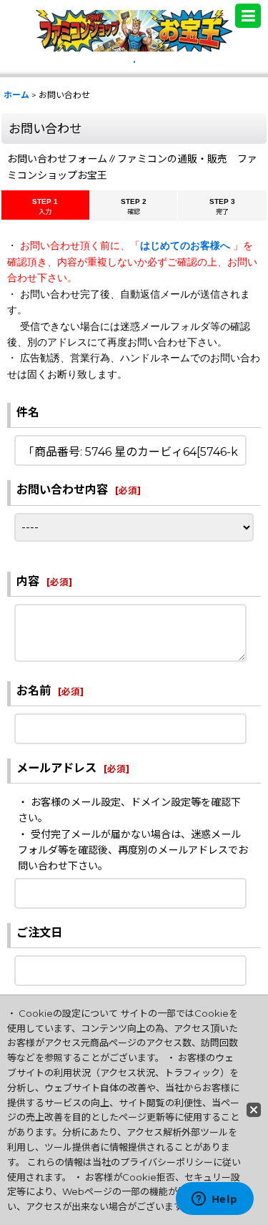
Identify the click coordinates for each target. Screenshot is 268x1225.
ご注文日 (39, 932)
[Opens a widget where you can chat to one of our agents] (214, 1200)
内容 (27, 581)
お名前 (33, 690)
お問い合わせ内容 (62, 489)
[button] (248, 16)
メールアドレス (56, 768)
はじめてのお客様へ (186, 245)
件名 (27, 412)
